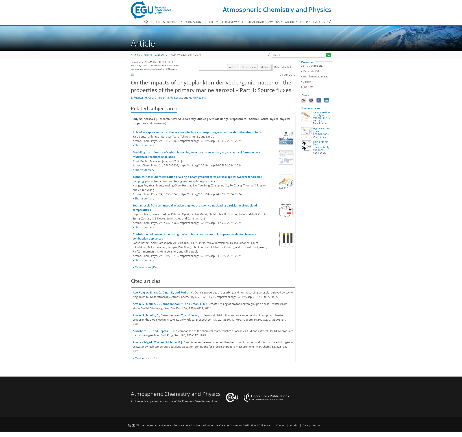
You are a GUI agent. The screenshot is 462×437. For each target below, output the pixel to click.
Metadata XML (311, 71)
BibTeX (307, 81)
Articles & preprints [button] (165, 22)
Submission (193, 22)
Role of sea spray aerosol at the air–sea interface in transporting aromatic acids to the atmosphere (197, 132)
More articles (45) (145, 267)
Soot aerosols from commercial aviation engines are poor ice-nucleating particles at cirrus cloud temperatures (195, 208)
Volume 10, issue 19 (155, 54)
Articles (135, 54)
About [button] (290, 22)
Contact (280, 425)
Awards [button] (274, 22)
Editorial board (254, 22)
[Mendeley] (303, 100)
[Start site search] (328, 55)
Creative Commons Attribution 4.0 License (244, 425)
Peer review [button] (229, 22)
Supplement (310, 76)
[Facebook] (318, 100)
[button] (269, 54)
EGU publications (312, 22)
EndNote (308, 87)
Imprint (293, 425)
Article (233, 67)
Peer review (249, 67)
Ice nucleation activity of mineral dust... (322, 115)
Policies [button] (210, 22)
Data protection (312, 425)
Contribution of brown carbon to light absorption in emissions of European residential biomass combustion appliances (194, 236)
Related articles (283, 67)
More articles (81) (145, 358)
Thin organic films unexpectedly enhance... (321, 146)
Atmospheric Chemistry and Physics (277, 9)
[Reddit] (311, 100)
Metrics (265, 67)
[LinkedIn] (326, 100)
